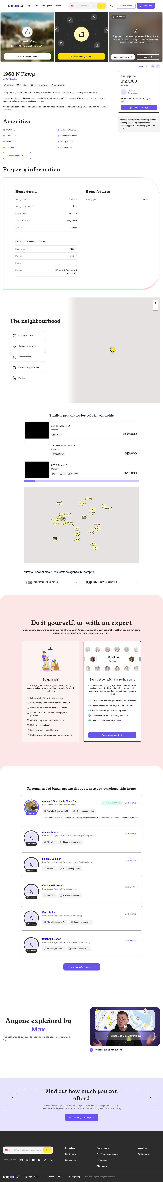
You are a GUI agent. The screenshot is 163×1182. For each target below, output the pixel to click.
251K (95, 547)
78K (56, 523)
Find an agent (126, 6)
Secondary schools (27, 346)
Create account (121, 57)
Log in (146, 57)
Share (140, 66)
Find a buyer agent (110, 735)
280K (108, 508)
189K (77, 539)
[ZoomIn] (155, 302)
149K (93, 544)
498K (61, 515)
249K (55, 539)
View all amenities (15, 156)
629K (97, 529)
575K (59, 503)
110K (78, 534)
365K (69, 522)
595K (90, 532)
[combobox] (74, 6)
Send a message (140, 107)
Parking (21, 378)
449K (97, 524)
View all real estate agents (80, 967)
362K (54, 520)
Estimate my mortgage (80, 1117)
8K (72, 524)
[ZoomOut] (155, 307)
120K (77, 529)
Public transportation (28, 367)
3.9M (92, 512)
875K (82, 503)
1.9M (63, 519)
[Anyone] (15, 6)
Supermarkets (24, 357)
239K (88, 499)
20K (65, 523)
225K (84, 517)
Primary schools (25, 335)
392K (67, 514)
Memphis (13, 79)
